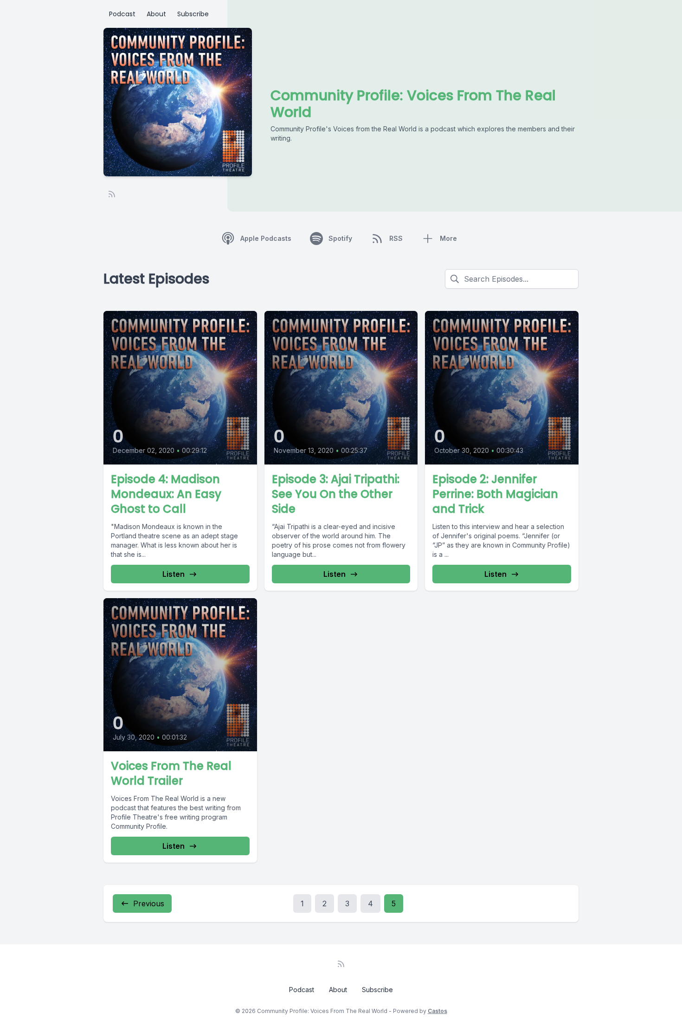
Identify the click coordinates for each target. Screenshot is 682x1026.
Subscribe (193, 14)
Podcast (122, 14)
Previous (148, 903)
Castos (437, 1010)
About (156, 14)
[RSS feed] (111, 194)
